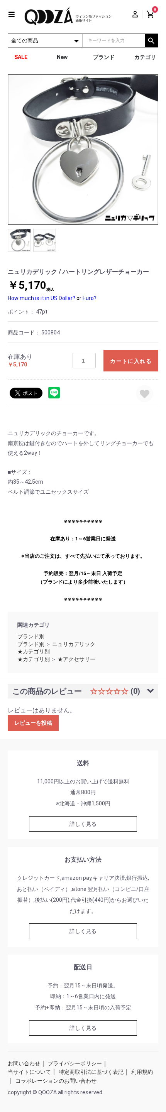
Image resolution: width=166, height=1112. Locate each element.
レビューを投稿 (33, 723)
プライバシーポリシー (75, 1063)
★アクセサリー (76, 659)
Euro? (90, 298)
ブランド (104, 57)
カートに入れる (131, 361)
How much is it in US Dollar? (41, 298)
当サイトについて (29, 1072)
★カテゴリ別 (33, 651)
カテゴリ (145, 57)
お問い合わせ (24, 1063)
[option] (83, 149)
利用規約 (142, 1072)
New (62, 57)
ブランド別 (30, 636)
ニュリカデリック (73, 644)
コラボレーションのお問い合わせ (56, 1081)
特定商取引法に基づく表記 (91, 1072)
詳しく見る (83, 824)
